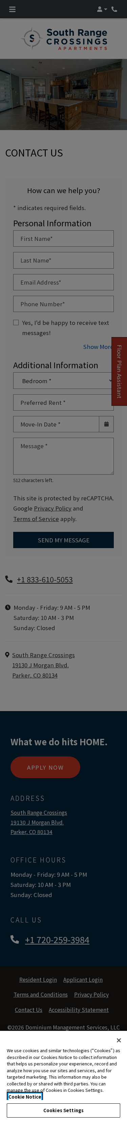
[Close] (118, 1040)
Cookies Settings (63, 1110)
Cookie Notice (24, 1097)
